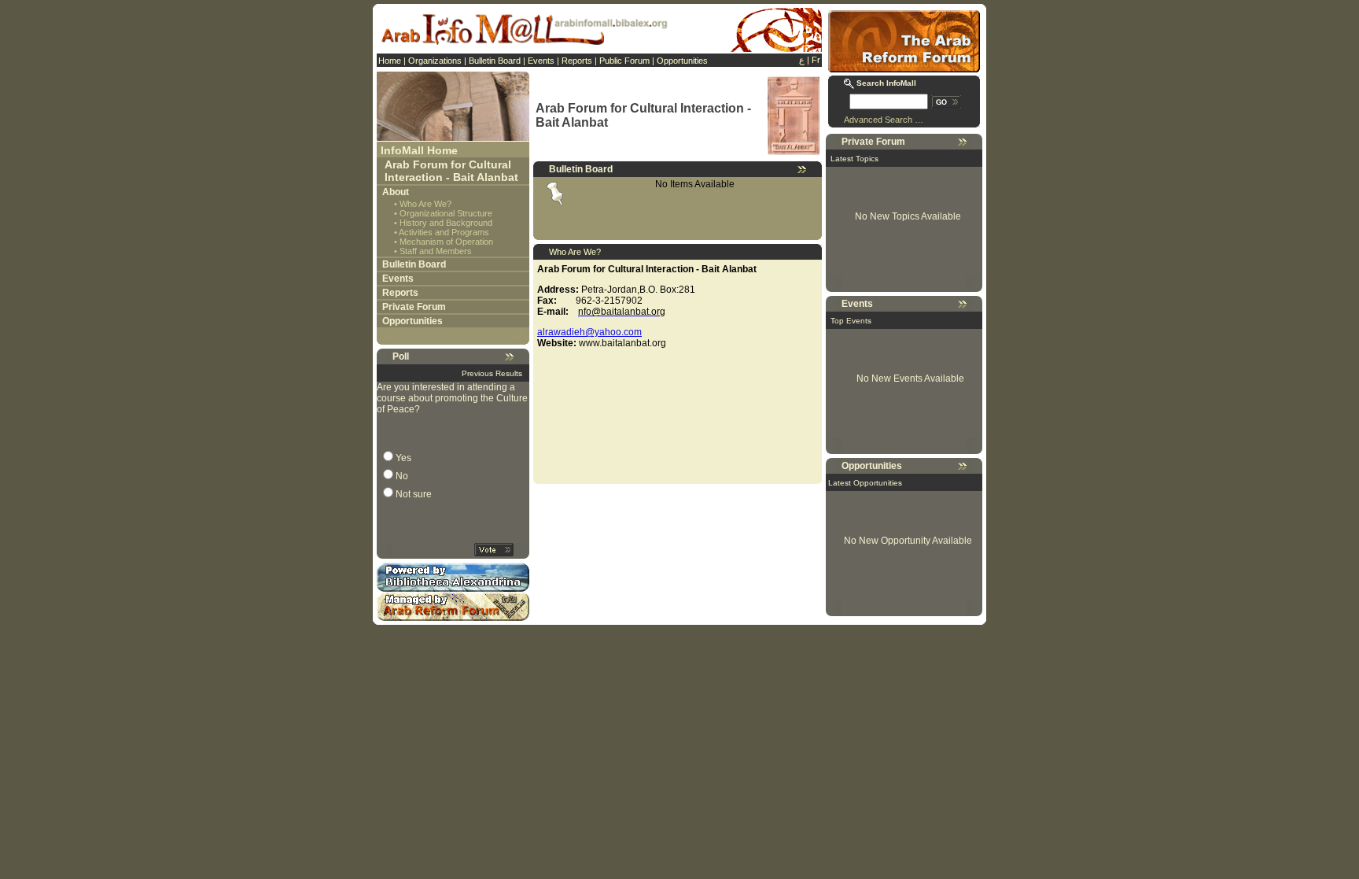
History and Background (446, 222)
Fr (816, 60)
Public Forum (624, 60)
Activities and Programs (444, 232)
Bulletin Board (495, 60)
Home (389, 60)
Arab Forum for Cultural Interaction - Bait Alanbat (451, 170)
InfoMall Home (419, 150)
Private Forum (414, 306)
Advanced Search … (883, 119)
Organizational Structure (446, 213)
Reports (577, 60)
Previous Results (492, 373)
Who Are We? (425, 204)
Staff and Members (436, 251)
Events (541, 60)
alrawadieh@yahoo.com (589, 332)
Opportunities (682, 60)
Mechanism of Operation (446, 241)
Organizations (435, 60)
